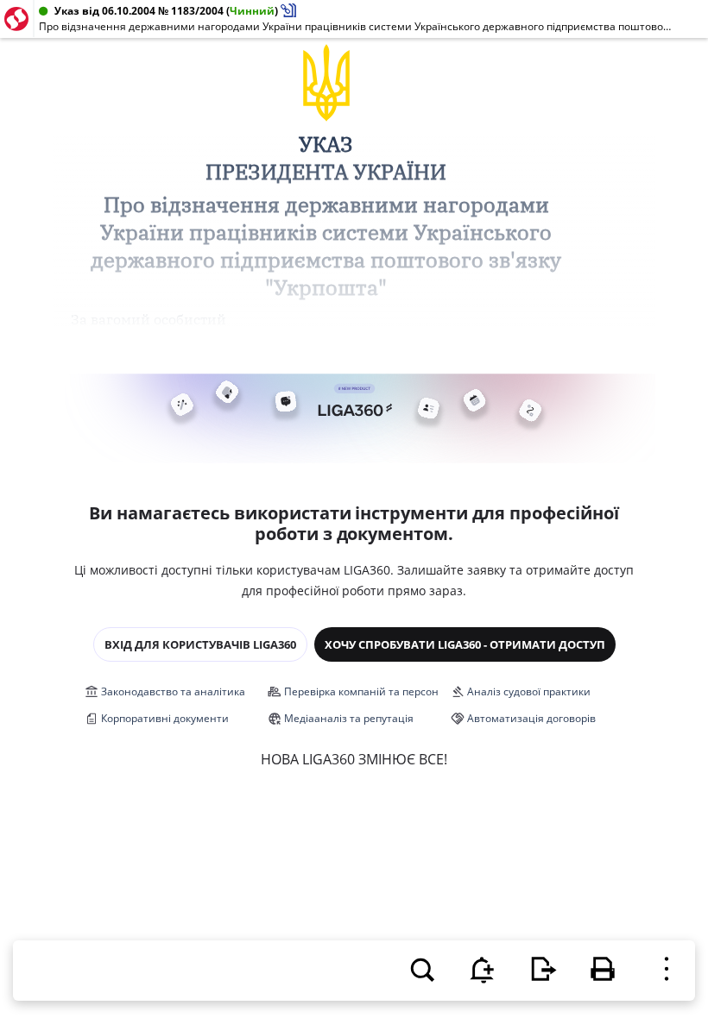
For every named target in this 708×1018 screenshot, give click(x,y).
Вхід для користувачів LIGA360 (200, 644)
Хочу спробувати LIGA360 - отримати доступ (465, 644)
